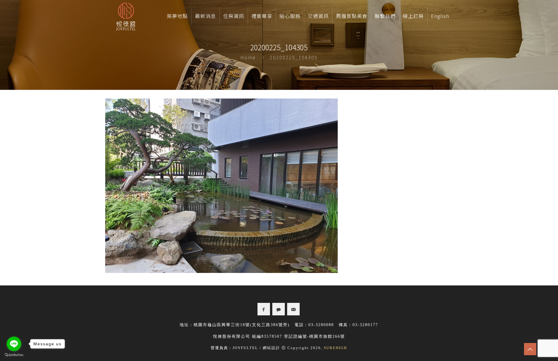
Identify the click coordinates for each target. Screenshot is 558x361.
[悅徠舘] (126, 16)
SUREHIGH (335, 348)
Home (248, 57)
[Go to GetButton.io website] (14, 355)
